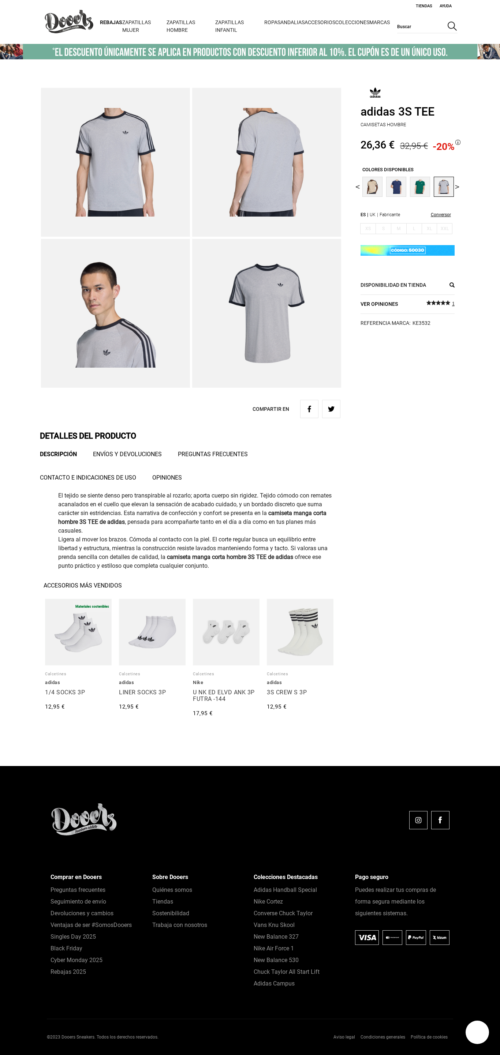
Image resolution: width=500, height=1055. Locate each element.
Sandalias (291, 22)
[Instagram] (418, 820)
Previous (358, 186)
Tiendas (424, 6)
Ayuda (446, 6)
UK (373, 214)
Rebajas (111, 22)
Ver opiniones (379, 304)
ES (363, 214)
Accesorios (320, 22)
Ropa (270, 22)
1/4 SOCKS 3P (65, 692)
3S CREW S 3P (287, 692)
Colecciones (352, 22)
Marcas (379, 22)
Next (457, 186)
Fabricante (390, 214)
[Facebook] (440, 820)
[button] (477, 1032)
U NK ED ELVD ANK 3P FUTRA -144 (224, 695)
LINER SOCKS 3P (142, 692)
